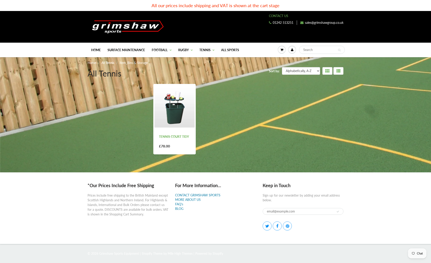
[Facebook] (277, 225)
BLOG (179, 208)
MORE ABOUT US (188, 200)
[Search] (339, 50)
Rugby (183, 50)
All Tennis (107, 63)
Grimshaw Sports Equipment (119, 253)
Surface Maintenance (126, 50)
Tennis (205, 50)
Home (96, 50)
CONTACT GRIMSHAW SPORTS (197, 195)
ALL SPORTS (230, 50)
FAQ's (179, 204)
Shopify (147, 253)
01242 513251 (283, 22)
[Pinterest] (287, 225)
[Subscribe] (337, 211)
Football (160, 50)
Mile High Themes (180, 253)
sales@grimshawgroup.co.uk (324, 22)
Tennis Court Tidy (174, 136)
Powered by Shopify (209, 253)
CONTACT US (278, 16)
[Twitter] (267, 225)
